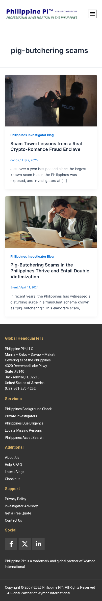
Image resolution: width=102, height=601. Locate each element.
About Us (12, 458)
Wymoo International (54, 593)
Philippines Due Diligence (24, 423)
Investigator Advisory (21, 506)
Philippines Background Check (28, 409)
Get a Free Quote (18, 513)
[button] (92, 14)
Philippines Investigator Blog (32, 135)
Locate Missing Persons (23, 430)
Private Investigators (21, 416)
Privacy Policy (15, 499)
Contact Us (13, 520)
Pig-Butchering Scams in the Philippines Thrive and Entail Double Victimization (49, 270)
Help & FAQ (13, 465)
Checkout (12, 479)
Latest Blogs (14, 472)
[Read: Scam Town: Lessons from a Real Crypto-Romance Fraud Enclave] (51, 100)
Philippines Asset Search (24, 438)
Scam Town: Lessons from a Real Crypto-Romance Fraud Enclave (46, 146)
